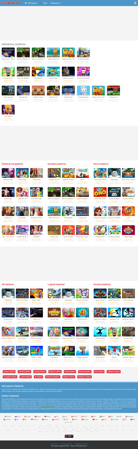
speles (5, 425)
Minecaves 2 (68, 357)
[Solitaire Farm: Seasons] (100, 230)
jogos (27, 425)
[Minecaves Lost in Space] (8, 52)
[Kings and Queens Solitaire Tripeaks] (100, 211)
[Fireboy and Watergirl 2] (54, 230)
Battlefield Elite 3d (8, 357)
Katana (114, 357)
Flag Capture (22, 338)
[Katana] (114, 350)
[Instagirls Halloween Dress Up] (36, 230)
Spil (111, 416)
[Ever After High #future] (36, 192)
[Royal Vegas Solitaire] (128, 230)
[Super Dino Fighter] (100, 312)
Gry (57, 416)
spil (134, 425)
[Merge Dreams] (54, 331)
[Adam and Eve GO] (68, 52)
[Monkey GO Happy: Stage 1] (68, 90)
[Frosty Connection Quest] (83, 71)
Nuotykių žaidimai (57, 164)
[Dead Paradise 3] (82, 192)
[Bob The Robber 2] (38, 52)
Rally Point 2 (22, 357)
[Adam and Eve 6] (53, 52)
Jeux (66, 416)
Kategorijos (55, 3)
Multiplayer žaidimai (84, 377)
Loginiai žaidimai (56, 284)
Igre (25, 419)
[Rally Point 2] (22, 350)
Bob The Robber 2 (68, 198)
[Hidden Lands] (38, 90)
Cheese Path (54, 319)
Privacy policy (66, 444)
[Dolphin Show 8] (22, 230)
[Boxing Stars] (100, 293)
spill (122, 425)
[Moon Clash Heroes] (36, 293)
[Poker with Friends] (128, 173)
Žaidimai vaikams (68, 377)
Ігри (66, 419)
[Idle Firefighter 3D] (8, 331)
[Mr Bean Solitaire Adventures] (114, 230)
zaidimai (20, 425)
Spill (94, 416)
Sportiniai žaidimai (85, 371)
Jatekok (8, 419)
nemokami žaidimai (48, 407)
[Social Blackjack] (114, 192)
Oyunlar (86, 419)
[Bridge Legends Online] (82, 350)
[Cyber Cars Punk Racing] (22, 312)
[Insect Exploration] (82, 331)
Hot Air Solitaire (128, 198)
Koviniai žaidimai (102, 284)
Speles (46, 419)
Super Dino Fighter (100, 319)
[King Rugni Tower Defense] (82, 230)
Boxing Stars (100, 300)
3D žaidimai (8, 284)
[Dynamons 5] (38, 71)
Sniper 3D (36, 319)
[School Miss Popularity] (22, 173)
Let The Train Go (54, 300)
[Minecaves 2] (68, 350)
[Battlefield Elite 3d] (8, 350)
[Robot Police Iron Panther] (114, 293)
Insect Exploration (82, 338)
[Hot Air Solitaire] (128, 192)
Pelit (120, 416)
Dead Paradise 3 (82, 198)
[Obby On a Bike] (36, 350)
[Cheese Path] (54, 312)
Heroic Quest (114, 338)
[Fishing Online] (82, 312)
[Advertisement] (69, 23)
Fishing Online (82, 319)
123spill (109, 425)
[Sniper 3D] (36, 312)
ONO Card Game (100, 198)
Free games (8, 429)
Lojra (96, 419)
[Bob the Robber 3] (23, 52)
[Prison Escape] (8, 90)
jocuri (34, 425)
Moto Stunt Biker (22, 300)
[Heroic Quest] (8, 71)
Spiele (48, 416)
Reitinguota (32, 3)
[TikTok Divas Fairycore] (36, 173)
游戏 (133, 419)
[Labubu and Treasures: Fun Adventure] (68, 312)
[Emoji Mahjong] (83, 90)
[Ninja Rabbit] (68, 211)
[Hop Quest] (8, 109)
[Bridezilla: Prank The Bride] (36, 211)
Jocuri (75, 416)
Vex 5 (82, 179)
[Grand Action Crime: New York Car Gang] (100, 350)
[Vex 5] (82, 173)
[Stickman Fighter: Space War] (128, 312)
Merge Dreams (54, 338)
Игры (19, 416)
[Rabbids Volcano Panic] (68, 173)
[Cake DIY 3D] (22, 192)
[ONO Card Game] (100, 192)
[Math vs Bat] (53, 71)
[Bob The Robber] (23, 71)
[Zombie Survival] (54, 173)
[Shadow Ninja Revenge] (100, 331)
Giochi (85, 416)
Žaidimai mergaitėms (12, 164)
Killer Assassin (128, 300)
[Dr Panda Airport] (83, 52)
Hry (17, 419)
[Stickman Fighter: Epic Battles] (128, 350)
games (102, 425)
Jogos (38, 416)
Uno (128, 218)
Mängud (88, 429)
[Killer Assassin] (128, 293)
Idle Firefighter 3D (8, 338)
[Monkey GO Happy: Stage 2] (23, 90)
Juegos (28, 416)
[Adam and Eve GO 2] (98, 90)
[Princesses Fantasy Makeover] (22, 211)
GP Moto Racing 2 (36, 338)
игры (116, 425)
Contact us (54, 444)
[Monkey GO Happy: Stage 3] (113, 90)
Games (8, 416)
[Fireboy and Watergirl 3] (82, 211)
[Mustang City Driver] (8, 312)
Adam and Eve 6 (54, 218)
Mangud (35, 419)
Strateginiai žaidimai (10, 377)
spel (128, 425)
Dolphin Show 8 (22, 237)
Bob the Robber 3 (54, 198)
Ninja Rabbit (68, 218)
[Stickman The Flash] (114, 312)
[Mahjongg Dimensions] (114, 173)
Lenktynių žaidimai (24, 371)
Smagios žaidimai (9, 371)
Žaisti (45, 3)
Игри (105, 419)
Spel (103, 416)
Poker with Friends (128, 179)
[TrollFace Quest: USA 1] (68, 71)
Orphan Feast (128, 338)
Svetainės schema (81, 444)
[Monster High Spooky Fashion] (8, 173)
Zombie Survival (54, 179)
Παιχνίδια (115, 419)
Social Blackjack (114, 198)
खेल (125, 419)
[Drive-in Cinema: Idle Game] (82, 293)
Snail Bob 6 (54, 357)
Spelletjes (130, 416)
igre (92, 427)
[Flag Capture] (22, 331)
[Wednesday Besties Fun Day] (8, 192)
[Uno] (128, 211)
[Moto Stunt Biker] (22, 293)
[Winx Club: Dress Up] (8, 230)
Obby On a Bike (36, 357)
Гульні (76, 419)
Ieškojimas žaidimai (113, 371)
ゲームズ (98, 431)
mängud (12, 425)
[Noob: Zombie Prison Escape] (68, 230)
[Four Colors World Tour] (100, 173)
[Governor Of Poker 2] (114, 211)
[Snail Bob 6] (54, 350)
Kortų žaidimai (101, 164)
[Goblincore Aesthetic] (8, 211)
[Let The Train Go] (54, 293)
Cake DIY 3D (22, 198)
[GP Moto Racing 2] (36, 331)
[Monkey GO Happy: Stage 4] (53, 90)
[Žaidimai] (10, 3)
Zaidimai (57, 419)
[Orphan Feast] (128, 331)
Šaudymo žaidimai (55, 371)
